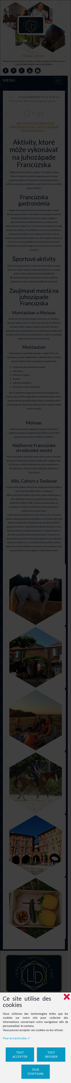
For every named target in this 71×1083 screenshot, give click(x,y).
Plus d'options (35, 1072)
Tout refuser (51, 1054)
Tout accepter (19, 1054)
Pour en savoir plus (15, 1038)
